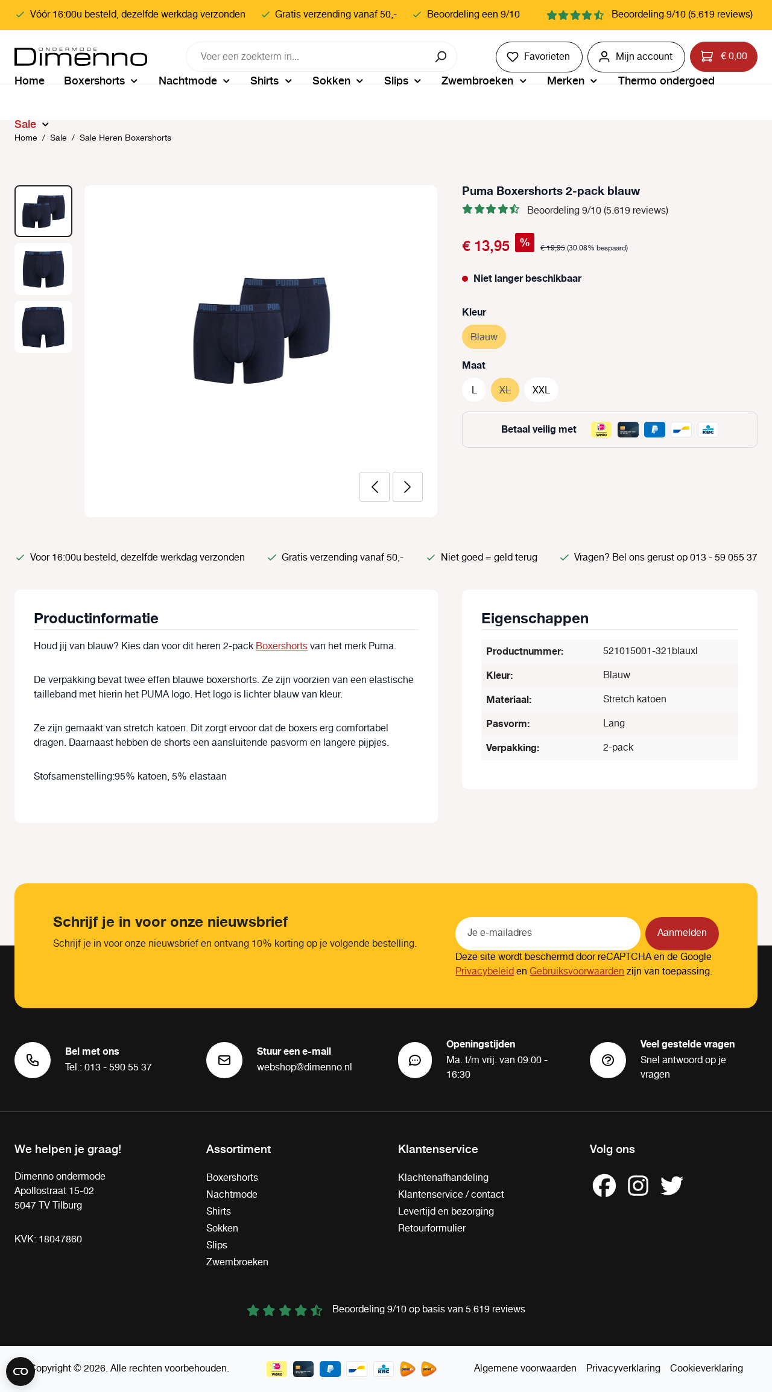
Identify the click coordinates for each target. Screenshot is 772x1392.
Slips (216, 1245)
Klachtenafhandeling (443, 1178)
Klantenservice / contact (451, 1195)
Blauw (488, 337)
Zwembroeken (237, 1262)
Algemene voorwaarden (525, 1368)
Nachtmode (232, 1195)
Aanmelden (682, 933)
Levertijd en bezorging (446, 1211)
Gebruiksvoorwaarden (577, 971)
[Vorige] (374, 487)
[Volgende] (408, 487)
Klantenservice (438, 1148)
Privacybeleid (484, 971)
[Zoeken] (441, 57)
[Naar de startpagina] (80, 57)
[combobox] (306, 57)
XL (509, 390)
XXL (541, 390)
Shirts (218, 1211)
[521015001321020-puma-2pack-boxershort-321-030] (261, 329)
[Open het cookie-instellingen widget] (20, 1371)
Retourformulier (432, 1228)
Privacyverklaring (623, 1368)
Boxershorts (282, 646)
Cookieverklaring (706, 1368)
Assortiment (238, 1148)
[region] (226, 351)
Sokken (222, 1228)
